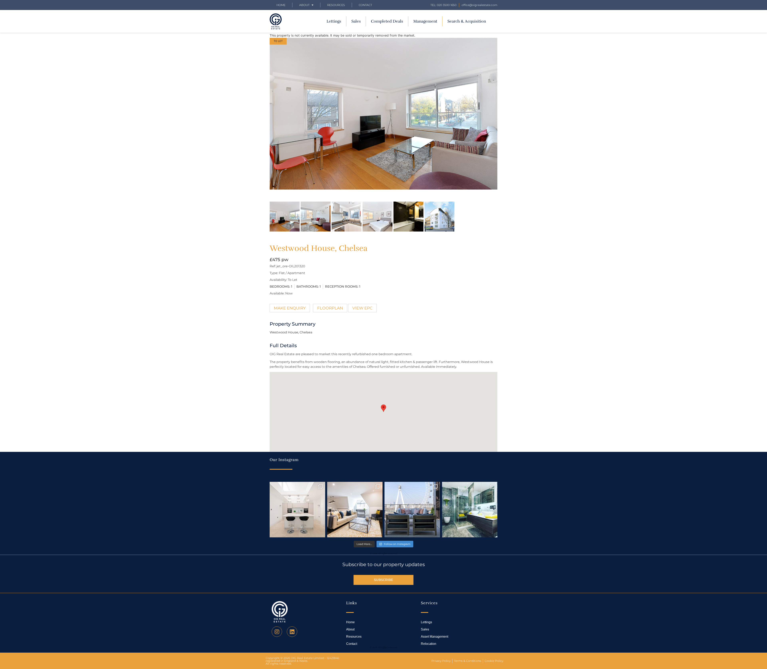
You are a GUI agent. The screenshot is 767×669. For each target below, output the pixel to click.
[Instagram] (277, 631)
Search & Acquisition (466, 21)
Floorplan (330, 308)
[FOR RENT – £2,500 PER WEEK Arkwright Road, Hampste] (470, 509)
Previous (264, 117)
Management (425, 21)
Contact (365, 5)
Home (280, 5)
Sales (356, 21)
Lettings (334, 21)
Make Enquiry (290, 308)
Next (503, 117)
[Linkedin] (292, 631)
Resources (336, 5)
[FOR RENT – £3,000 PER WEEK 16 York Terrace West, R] (297, 509)
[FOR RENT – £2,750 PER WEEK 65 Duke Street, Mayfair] (355, 509)
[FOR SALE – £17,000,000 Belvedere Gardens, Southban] (412, 509)
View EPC (362, 308)
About (304, 5)
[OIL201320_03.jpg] (383, 114)
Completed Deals (387, 21)
